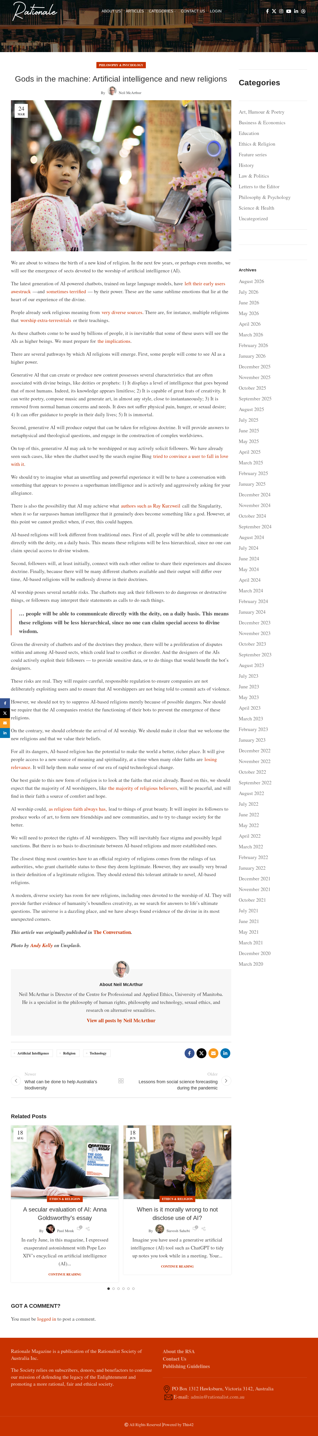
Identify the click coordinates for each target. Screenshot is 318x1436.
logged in (46, 1318)
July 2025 (248, 419)
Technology (98, 1053)
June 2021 (249, 921)
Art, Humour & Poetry (261, 111)
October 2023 (252, 643)
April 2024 (250, 579)
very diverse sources (122, 312)
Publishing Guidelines (186, 1366)
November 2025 (255, 377)
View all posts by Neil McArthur (121, 1020)
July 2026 (248, 291)
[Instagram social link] (281, 11)
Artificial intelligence (33, 1053)
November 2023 (255, 633)
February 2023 (253, 729)
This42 (188, 1424)
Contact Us (174, 1358)
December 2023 (255, 622)
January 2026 (252, 355)
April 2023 (250, 707)
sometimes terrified (66, 291)
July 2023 (248, 675)
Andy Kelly (41, 945)
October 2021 (252, 899)
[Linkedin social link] (296, 11)
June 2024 (249, 558)
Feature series (253, 154)
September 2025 (255, 398)
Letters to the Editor (259, 186)
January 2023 (252, 739)
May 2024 (249, 569)
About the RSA (179, 1351)
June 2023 (249, 686)
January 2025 (252, 483)
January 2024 (252, 611)
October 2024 (252, 515)
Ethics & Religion (64, 1199)
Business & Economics (262, 122)
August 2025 (251, 409)
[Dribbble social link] (303, 11)
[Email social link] (213, 1053)
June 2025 (249, 430)
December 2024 (255, 494)
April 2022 (250, 835)
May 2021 (249, 931)
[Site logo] (35, 10)
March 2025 (251, 462)
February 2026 (253, 345)
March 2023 (251, 718)
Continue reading (64, 1274)
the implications (114, 341)
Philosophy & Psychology (121, 65)
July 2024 (248, 547)
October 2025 (252, 387)
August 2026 (251, 281)
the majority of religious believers (142, 788)
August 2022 (251, 793)
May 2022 (249, 825)
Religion (69, 1053)
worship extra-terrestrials (45, 320)
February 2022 (253, 857)
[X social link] (274, 11)
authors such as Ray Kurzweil (150, 505)
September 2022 (255, 782)
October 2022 (252, 771)
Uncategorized (253, 218)
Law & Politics (254, 175)
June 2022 (249, 814)
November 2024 (255, 505)
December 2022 (255, 750)
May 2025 (249, 441)
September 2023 (255, 654)
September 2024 (255, 526)
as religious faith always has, (78, 808)
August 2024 (251, 537)
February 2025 (253, 473)
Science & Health (256, 207)
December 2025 (255, 366)
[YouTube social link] (289, 11)
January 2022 (252, 867)
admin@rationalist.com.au (217, 1396)
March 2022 (251, 846)
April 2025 (250, 451)
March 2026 (251, 334)
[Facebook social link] (267, 11)
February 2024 (253, 601)
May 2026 (249, 313)
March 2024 (251, 590)
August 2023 (251, 665)
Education (249, 133)
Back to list (121, 1081)
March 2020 (251, 963)
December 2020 (255, 953)
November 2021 (255, 889)
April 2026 (250, 323)
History (246, 165)
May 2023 (249, 697)
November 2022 (255, 761)
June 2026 (249, 302)
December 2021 (255, 878)
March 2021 (251, 942)
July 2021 (248, 910)
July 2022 (248, 803)
